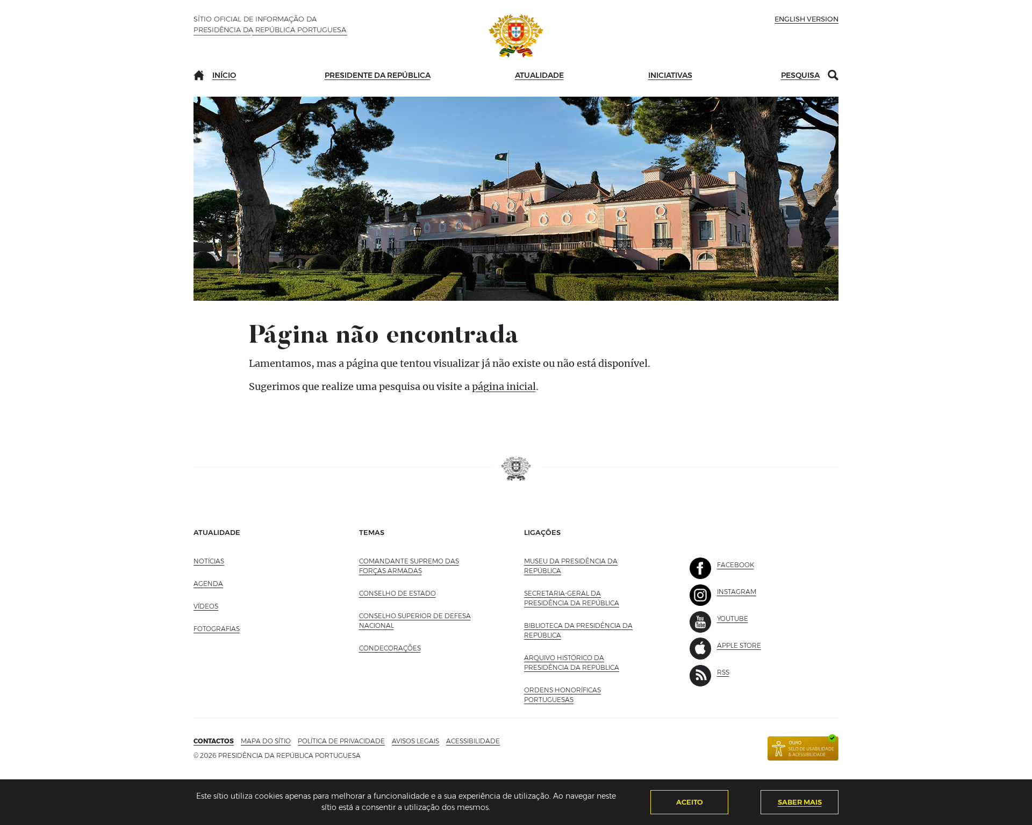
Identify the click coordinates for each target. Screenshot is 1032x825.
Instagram (736, 592)
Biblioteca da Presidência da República (578, 630)
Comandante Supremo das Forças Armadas (409, 566)
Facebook (735, 565)
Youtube (732, 618)
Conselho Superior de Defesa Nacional (415, 620)
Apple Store (739, 645)
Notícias (209, 561)
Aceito (689, 802)
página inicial (504, 386)
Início (224, 75)
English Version (806, 19)
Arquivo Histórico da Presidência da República (585, 662)
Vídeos (206, 606)
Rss (723, 672)
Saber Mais (800, 802)
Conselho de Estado (397, 593)
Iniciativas (670, 75)
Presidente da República (378, 75)
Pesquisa (800, 75)
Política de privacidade (341, 741)
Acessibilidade (473, 741)
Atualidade (539, 75)
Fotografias (217, 629)
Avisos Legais (415, 741)
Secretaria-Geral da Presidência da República (585, 598)
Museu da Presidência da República (571, 566)
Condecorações (390, 648)
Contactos (214, 741)
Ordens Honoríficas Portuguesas (572, 695)
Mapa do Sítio (266, 741)
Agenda (208, 584)
